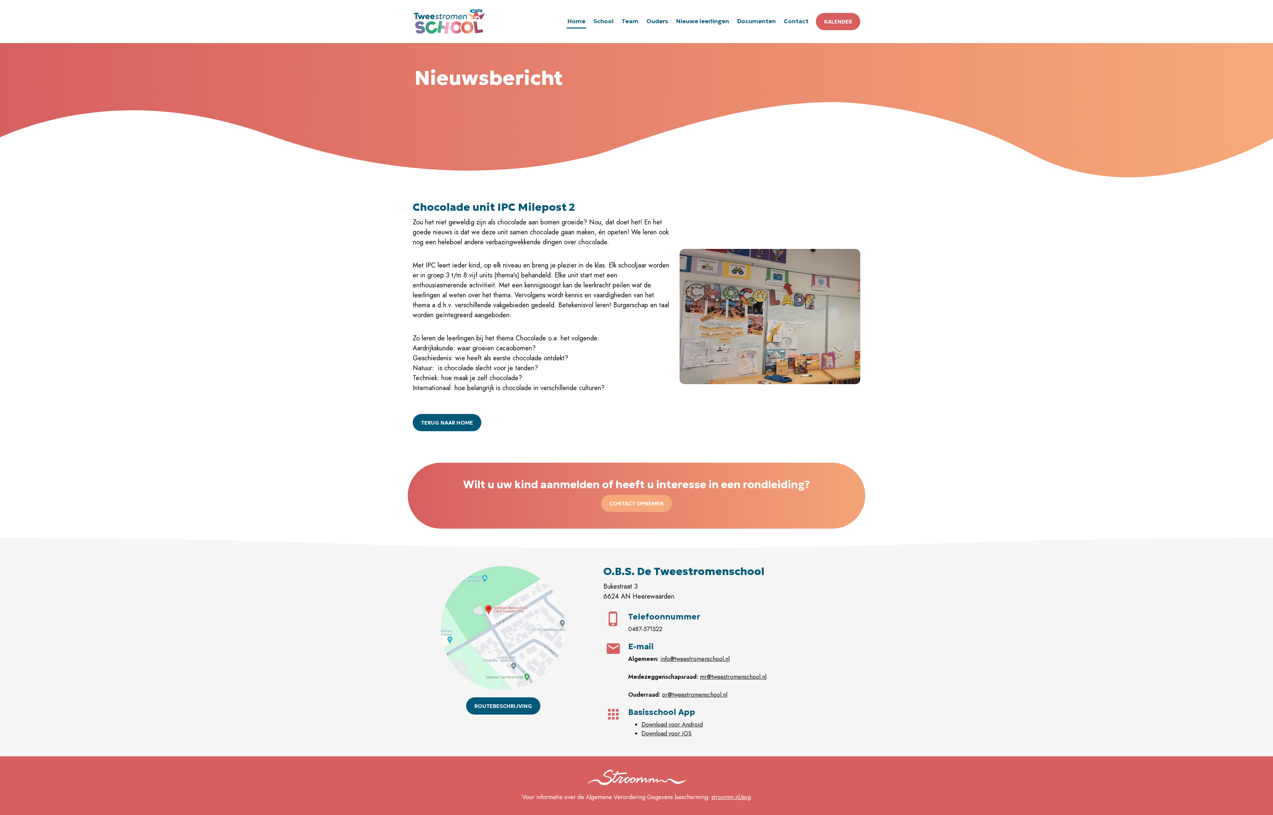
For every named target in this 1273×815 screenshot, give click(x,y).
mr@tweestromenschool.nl (733, 676)
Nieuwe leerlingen (702, 21)
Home (576, 21)
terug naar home (447, 422)
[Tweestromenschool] (449, 21)
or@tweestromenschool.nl (694, 694)
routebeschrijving (503, 706)
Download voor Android (672, 724)
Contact (796, 21)
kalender (838, 21)
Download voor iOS (666, 733)
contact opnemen (636, 503)
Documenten (756, 21)
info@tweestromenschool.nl (695, 659)
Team (630, 21)
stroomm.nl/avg (731, 797)
